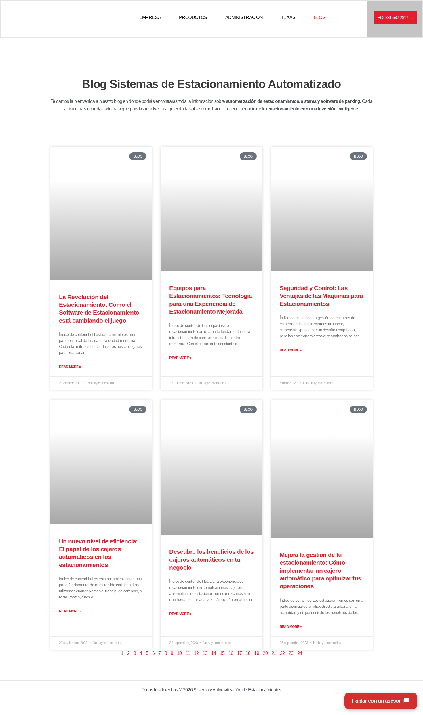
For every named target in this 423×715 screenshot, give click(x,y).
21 (273, 653)
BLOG (319, 17)
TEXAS (288, 17)
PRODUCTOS (193, 17)
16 (230, 653)
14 (213, 653)
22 (282, 653)
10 (179, 653)
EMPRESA (150, 17)
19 (256, 653)
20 (265, 653)
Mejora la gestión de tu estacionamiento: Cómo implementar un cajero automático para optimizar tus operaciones (320, 570)
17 (239, 653)
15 (222, 653)
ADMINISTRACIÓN (244, 17)
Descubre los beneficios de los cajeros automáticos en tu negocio (211, 559)
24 (299, 653)
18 (247, 653)
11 (188, 653)
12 (196, 653)
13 (205, 653)
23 (291, 653)
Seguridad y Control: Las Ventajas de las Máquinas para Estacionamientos (321, 296)
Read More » (70, 367)
